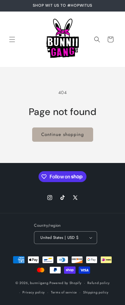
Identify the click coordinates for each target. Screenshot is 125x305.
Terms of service (64, 292)
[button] (12, 39)
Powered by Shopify (65, 282)
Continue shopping (62, 134)
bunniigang (39, 282)
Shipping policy (96, 292)
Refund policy (98, 282)
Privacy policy (33, 292)
